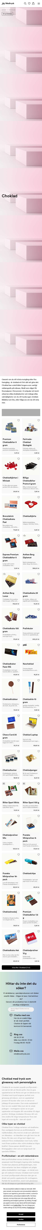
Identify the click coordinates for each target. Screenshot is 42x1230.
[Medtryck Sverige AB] (8, 3)
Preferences (21, 1225)
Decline (21, 1219)
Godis (4, 10)
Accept (21, 1214)
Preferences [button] (30, 1207)
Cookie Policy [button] (17, 1205)
